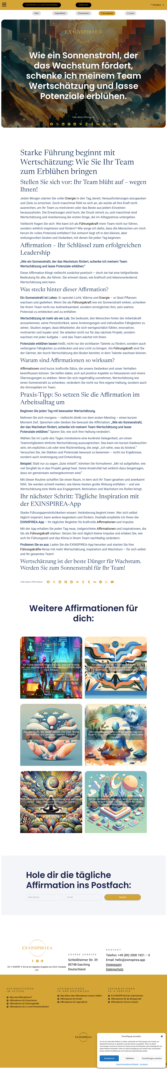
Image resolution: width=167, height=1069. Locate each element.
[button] (161, 1036)
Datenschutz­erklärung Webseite (127, 1064)
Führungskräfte (30, 549)
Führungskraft (88, 224)
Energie (70, 198)
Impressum (144, 1064)
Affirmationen (29, 368)
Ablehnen (130, 1058)
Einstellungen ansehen (152, 1058)
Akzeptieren (109, 1058)
